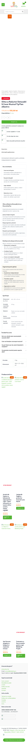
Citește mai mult (6, 517)
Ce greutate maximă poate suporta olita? (12, 351)
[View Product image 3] (4, 102)
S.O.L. (3, 704)
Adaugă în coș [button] (20, 508)
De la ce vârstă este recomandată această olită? (11, 337)
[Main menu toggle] (3, 4)
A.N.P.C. (4, 702)
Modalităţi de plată (6, 683)
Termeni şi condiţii (6, 696)
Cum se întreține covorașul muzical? (12, 341)
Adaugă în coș (14, 121)
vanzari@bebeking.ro (10, 671)
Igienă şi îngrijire (13, 91)
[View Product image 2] (4, 96)
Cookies (4, 700)
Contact (4, 690)
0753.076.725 (5, 669)
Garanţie (4, 688)
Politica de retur (6, 686)
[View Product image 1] (4, 90)
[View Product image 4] (4, 107)
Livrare (3, 684)
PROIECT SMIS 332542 (17, 732)
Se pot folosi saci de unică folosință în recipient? (12, 345)
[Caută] (23, 11)
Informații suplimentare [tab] (8, 152)
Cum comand (5, 681)
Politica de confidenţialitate (9, 698)
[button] (14, 740)
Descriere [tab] (4, 149)
